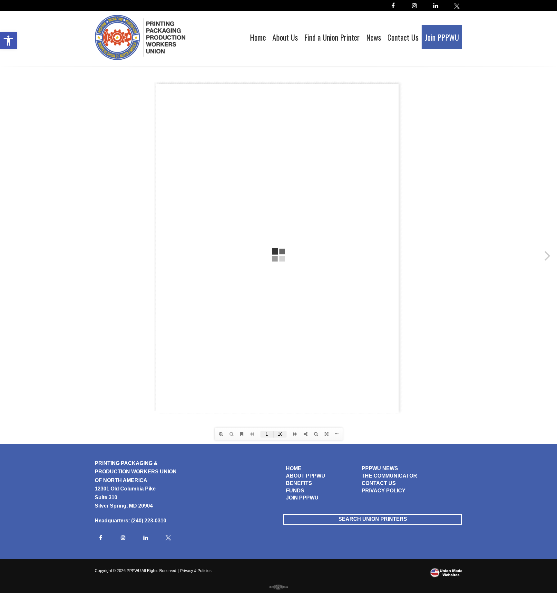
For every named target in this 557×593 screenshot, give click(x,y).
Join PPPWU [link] (442, 37)
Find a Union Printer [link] (332, 37)
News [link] (373, 37)
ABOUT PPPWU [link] (305, 476)
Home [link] (258, 37)
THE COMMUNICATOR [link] (389, 476)
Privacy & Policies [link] (195, 570)
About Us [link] (285, 37)
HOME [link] (293, 468)
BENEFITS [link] (299, 483)
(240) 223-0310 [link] (148, 520)
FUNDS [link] (295, 490)
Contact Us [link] (402, 37)
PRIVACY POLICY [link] (384, 490)
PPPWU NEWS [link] (380, 468)
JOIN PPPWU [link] (302, 497)
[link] (8, 40)
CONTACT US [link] (379, 483)
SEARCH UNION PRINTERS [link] (372, 519)
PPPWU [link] (134, 570)
